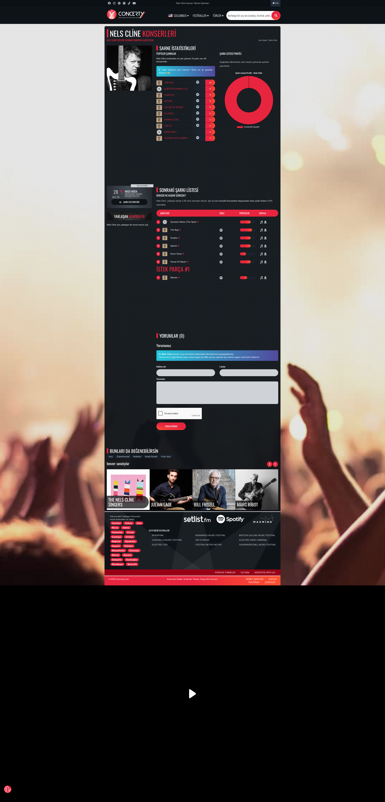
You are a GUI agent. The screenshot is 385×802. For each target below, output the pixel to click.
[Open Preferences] (7, 789)
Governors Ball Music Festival (257, 544)
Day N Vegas (202, 540)
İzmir (139, 523)
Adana (126, 527)
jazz (110, 456)
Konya (130, 532)
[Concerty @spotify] (124, 3)
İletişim (245, 573)
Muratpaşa (117, 564)
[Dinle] (198, 82)
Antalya (129, 537)
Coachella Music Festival (167, 540)
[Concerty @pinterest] (119, 3)
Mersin (115, 555)
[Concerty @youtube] (134, 3)
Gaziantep (117, 532)
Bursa (115, 527)
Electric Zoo (160, 544)
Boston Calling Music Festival (257, 535)
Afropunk (157, 535)
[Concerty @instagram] (114, 3)
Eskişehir (117, 559)
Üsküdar (128, 546)
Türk (276, 3)
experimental (123, 456)
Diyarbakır (130, 541)
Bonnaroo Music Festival (210, 535)
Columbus (180, 15)
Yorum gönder (171, 426)
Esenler (127, 555)
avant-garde (151, 456)
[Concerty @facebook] (109, 3)
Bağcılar (116, 541)
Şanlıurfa (132, 564)
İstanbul (116, 523)
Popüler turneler (225, 573)
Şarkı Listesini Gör (131, 202)
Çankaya (116, 537)
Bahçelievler (118, 550)
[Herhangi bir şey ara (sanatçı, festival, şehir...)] (275, 15)
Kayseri (116, 546)
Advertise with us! (264, 573)
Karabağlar (131, 559)
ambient (137, 456)
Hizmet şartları (254, 579)
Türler (217, 15)
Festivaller (200, 15)
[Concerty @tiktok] (129, 3)
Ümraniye (134, 550)
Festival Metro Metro (209, 544)
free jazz (166, 456)
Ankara (128, 523)
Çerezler (270, 582)
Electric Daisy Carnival (253, 540)
